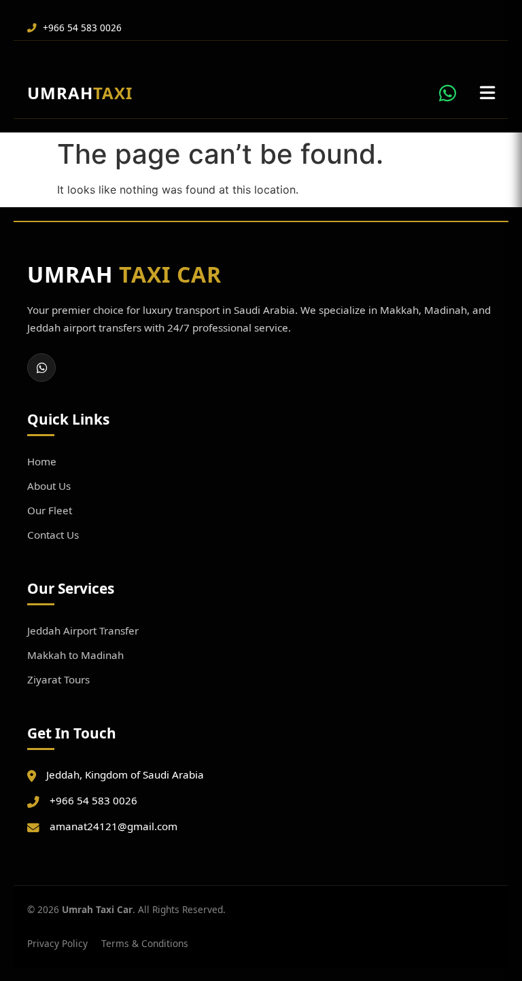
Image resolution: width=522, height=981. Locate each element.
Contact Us (53, 534)
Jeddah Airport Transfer (83, 630)
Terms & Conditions (144, 943)
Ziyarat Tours (58, 679)
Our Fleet (49, 510)
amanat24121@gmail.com (113, 826)
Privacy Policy (57, 943)
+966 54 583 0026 (81, 27)
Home (41, 461)
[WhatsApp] (41, 367)
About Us (49, 486)
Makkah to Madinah (75, 655)
